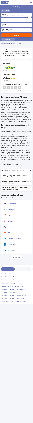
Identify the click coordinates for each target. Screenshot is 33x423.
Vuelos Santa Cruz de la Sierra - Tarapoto (12, 298)
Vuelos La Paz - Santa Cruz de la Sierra (12, 286)
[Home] (5, 2)
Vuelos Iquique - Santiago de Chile (10, 283)
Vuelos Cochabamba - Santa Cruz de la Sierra (14, 301)
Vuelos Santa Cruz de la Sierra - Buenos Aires (14, 295)
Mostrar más (16, 257)
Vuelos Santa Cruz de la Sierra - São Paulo (13, 280)
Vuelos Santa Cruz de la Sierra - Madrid (12, 277)
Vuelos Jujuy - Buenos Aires (9, 292)
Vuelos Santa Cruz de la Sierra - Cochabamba (14, 289)
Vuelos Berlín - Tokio (6, 274)
